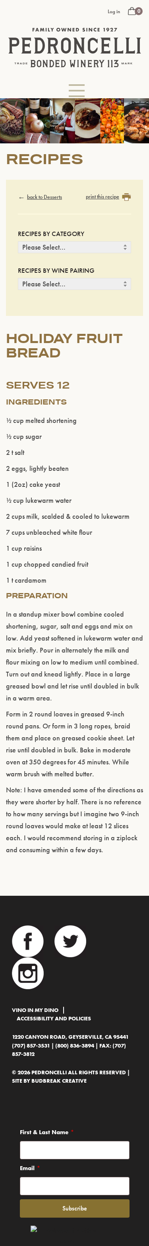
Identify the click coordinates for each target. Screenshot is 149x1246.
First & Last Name (44, 1132)
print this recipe (102, 196)
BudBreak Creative (59, 1080)
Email (27, 1168)
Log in (114, 11)
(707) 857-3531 (31, 1045)
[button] (77, 90)
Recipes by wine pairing (56, 270)
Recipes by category (51, 233)
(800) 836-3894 (74, 1045)
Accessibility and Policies (54, 1018)
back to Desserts (44, 196)
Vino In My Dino (35, 1010)
